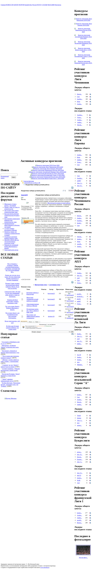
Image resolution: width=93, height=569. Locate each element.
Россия (34, 5)
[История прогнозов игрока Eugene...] (90, 459)
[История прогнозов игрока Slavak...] (90, 94)
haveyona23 (51, 293)
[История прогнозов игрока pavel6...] (90, 244)
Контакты (58, 5)
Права (37, 321)
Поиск (30, 321)
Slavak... (79, 94)
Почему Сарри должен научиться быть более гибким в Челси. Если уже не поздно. (12, 286)
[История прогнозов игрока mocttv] (90, 299)
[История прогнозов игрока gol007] (90, 181)
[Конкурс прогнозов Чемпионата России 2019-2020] (47, 170)
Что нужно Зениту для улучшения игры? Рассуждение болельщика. (12, 315)
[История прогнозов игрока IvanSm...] (90, 99)
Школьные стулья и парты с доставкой (10, 204)
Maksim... (80, 364)
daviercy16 (51, 316)
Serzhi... (79, 223)
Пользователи (24, 321)
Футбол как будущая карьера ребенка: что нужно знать (12, 327)
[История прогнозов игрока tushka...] (90, 344)
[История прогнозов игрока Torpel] (90, 416)
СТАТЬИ (44, 5)
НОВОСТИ (9, 5)
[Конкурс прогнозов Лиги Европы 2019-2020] (47, 168)
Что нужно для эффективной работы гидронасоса (33, 316)
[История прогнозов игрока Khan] (90, 102)
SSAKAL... (80, 296)
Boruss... (79, 522)
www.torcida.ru (44, 567)
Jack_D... (79, 185)
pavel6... (79, 244)
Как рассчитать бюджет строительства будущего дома (11, 215)
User (78, 96)
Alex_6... (79, 183)
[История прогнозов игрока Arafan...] (90, 104)
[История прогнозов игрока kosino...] (90, 239)
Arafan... (79, 104)
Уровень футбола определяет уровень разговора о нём (12, 301)
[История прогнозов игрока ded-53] (90, 475)
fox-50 (79, 355)
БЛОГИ (16, 5)
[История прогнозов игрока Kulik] (90, 480)
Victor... (79, 117)
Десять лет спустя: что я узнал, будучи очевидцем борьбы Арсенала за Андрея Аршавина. (12, 277)
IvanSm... (79, 99)
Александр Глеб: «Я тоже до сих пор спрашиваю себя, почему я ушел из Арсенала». (12, 294)
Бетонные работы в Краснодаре (33, 293)
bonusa (79, 418)
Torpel (79, 415)
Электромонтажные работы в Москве (33, 305)
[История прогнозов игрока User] (90, 97)
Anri (78, 483)
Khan (78, 101)
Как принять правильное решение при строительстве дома (12, 220)
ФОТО (39, 5)
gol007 (79, 181)
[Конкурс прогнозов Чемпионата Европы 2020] (47, 165)
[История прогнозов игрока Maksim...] (90, 365)
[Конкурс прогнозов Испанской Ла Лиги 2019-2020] (47, 173)
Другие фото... (83, 557)
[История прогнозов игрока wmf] (90, 278)
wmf (78, 278)
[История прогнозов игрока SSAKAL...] (90, 296)
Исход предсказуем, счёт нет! (12, 322)
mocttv (79, 299)
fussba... (79, 357)
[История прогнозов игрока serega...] (90, 425)
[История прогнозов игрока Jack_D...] (90, 186)
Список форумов (28, 181)
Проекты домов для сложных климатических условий (12, 233)
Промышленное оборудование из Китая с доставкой (12, 225)
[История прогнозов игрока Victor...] (90, 117)
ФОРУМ (21, 5)
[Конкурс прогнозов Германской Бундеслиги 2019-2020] (47, 177)
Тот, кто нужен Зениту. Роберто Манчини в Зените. (12, 308)
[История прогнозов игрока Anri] (90, 483)
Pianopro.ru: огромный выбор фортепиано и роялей (11, 246)
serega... (79, 425)
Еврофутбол (28, 5)
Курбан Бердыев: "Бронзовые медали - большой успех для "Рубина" (10, 384)
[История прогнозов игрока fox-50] (90, 355)
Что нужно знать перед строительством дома (11, 211)
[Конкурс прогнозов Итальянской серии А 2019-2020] (47, 175)
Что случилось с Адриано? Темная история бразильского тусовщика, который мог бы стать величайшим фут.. (12, 268)
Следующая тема (54, 285)
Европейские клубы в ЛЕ (32, 183)
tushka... (79, 343)
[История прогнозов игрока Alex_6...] (90, 183)
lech (78, 362)
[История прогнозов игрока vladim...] (90, 122)
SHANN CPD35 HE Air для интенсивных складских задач (11, 241)
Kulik (78, 480)
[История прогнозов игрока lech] (90, 362)
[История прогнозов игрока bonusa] (90, 418)
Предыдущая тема (41, 285)
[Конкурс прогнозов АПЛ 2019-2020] (47, 172)
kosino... (79, 239)
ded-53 (79, 475)
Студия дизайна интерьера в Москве (10, 229)
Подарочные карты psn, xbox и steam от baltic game (33, 310)
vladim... (79, 122)
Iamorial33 (24, 195)
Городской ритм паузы (11, 250)
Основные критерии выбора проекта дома (11, 237)
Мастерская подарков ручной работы (58, 203)
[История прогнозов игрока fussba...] (90, 357)
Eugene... (79, 459)
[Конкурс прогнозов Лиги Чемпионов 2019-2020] (47, 167)
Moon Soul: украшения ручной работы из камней (32, 299)
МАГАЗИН (51, 5)
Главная (3, 5)
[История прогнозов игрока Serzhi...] (90, 223)
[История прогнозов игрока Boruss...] (90, 523)
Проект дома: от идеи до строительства (12, 208)
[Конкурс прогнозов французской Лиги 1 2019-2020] (47, 178)
